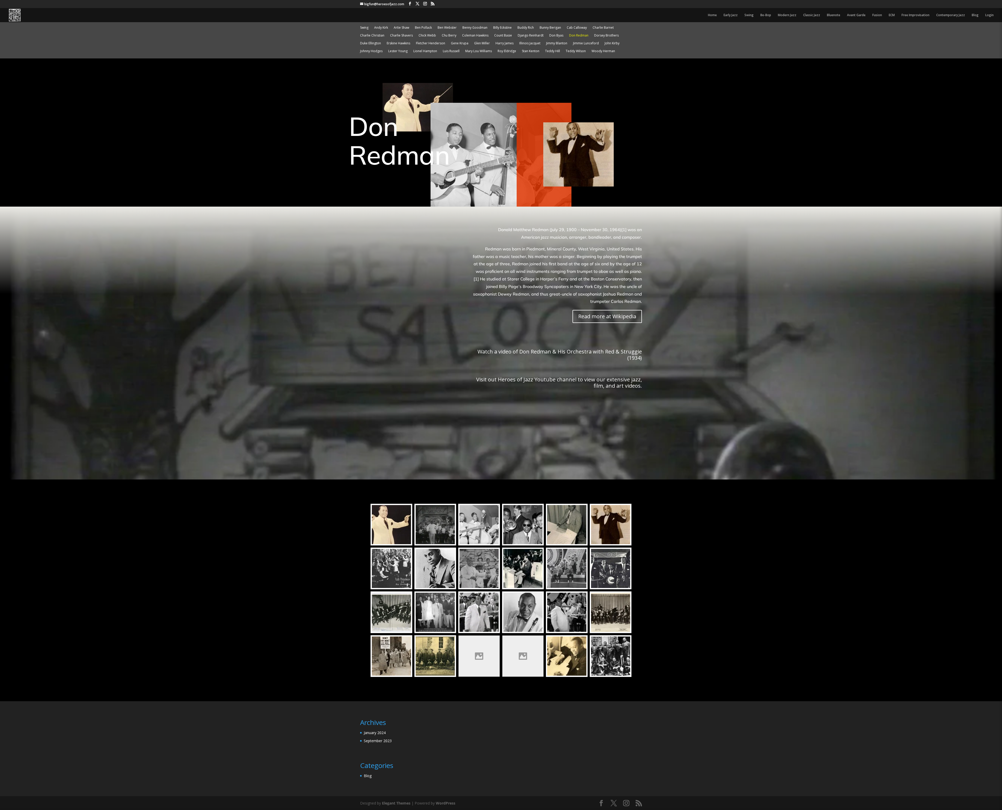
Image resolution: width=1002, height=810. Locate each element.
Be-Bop (765, 15)
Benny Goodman (474, 28)
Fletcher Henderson (430, 43)
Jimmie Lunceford (586, 43)
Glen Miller (482, 43)
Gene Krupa (459, 43)
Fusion (877, 15)
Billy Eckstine (502, 28)
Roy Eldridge (507, 51)
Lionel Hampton (425, 51)
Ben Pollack (423, 28)
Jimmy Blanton (556, 43)
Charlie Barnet (603, 28)
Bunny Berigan (550, 28)
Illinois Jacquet (529, 43)
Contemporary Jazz (950, 15)
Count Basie (503, 36)
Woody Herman (603, 51)
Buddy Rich (525, 28)
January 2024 (375, 732)
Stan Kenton (530, 51)
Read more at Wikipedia (607, 316)
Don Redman (578, 36)
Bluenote (833, 15)
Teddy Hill (552, 51)
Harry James (505, 43)
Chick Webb (427, 36)
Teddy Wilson (576, 51)
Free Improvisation (915, 15)
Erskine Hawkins (398, 43)
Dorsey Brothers (606, 36)
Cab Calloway (577, 28)
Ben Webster (447, 28)
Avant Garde (856, 15)
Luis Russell (451, 51)
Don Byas (556, 36)
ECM (892, 15)
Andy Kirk (381, 28)
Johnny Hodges (371, 51)
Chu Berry (449, 36)
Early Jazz (731, 15)
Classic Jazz (811, 15)
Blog (975, 15)
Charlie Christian (372, 36)
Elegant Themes (396, 803)
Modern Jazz (787, 15)
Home (712, 15)
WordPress (445, 803)
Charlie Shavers (401, 36)
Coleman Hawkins (475, 36)
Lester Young (398, 51)
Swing (749, 15)
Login (989, 15)
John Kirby (612, 43)
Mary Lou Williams (478, 51)
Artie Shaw (401, 28)
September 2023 (378, 740)
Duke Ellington (370, 43)
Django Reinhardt (531, 36)
